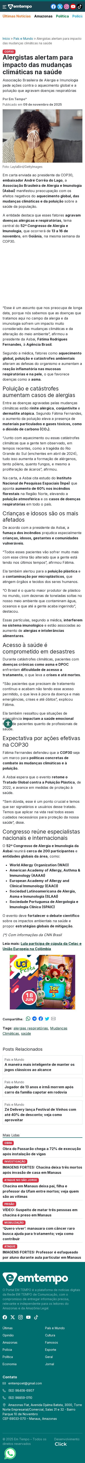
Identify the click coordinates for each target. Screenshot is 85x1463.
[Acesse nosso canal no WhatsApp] (9, 1453)
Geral (49, 1357)
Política (62, 16)
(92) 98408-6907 (20, 1390)
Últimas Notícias (17, 16)
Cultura (50, 1335)
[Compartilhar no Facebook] (41, 1019)
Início (6, 38)
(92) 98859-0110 (19, 1397)
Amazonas (43, 16)
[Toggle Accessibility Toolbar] (8, 723)
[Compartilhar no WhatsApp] (28, 1019)
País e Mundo (23, 38)
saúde (26, 1033)
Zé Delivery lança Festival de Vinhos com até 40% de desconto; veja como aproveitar (40, 1114)
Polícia (78, 16)
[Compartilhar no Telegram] (34, 1019)
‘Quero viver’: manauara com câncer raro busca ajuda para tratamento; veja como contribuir (39, 1233)
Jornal (49, 1364)
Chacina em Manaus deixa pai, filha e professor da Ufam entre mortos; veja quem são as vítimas (41, 1191)
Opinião (8, 1335)
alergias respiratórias (31, 1028)
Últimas (8, 1328)
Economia (10, 1364)
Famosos (51, 1342)
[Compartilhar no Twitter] (47, 1019)
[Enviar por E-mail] (53, 1019)
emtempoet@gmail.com (25, 1383)
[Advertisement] (42, 27)
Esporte (50, 1349)
